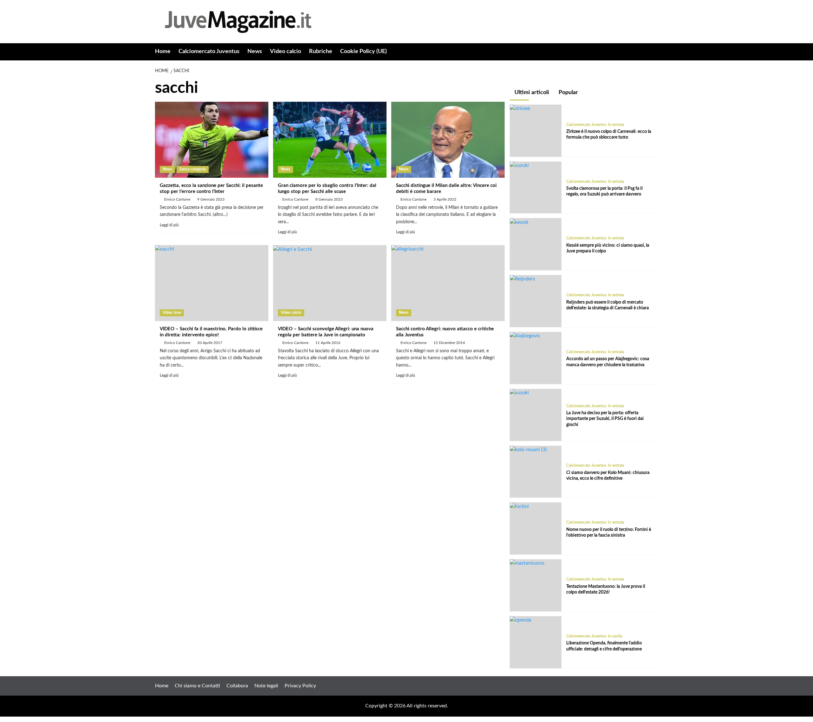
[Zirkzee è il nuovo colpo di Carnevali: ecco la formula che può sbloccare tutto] (520, 108)
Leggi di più (169, 225)
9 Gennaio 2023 (211, 199)
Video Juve (172, 312)
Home (163, 51)
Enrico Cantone (177, 199)
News (254, 51)
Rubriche (320, 51)
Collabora (237, 685)
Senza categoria (192, 169)
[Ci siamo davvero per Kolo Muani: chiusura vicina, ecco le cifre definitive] (528, 449)
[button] (654, 52)
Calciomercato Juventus (208, 51)
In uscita (615, 636)
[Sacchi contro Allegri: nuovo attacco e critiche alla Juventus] (448, 283)
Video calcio (285, 51)
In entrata (616, 125)
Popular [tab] (567, 92)
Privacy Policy (300, 685)
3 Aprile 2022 (444, 199)
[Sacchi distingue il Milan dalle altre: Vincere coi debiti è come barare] (448, 139)
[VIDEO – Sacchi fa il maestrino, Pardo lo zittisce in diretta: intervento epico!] (211, 283)
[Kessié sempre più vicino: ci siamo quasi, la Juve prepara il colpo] (519, 221)
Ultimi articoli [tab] (531, 92)
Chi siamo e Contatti (197, 685)
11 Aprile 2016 (327, 343)
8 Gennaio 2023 (329, 199)
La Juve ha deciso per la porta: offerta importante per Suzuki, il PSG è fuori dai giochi (605, 419)
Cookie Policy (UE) (363, 51)
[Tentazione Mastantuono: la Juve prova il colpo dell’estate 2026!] (527, 563)
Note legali (266, 685)
